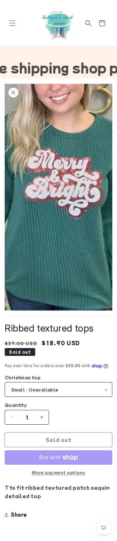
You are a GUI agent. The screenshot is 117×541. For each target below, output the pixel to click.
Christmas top (23, 377)
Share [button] (19, 514)
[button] (12, 23)
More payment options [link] (58, 472)
